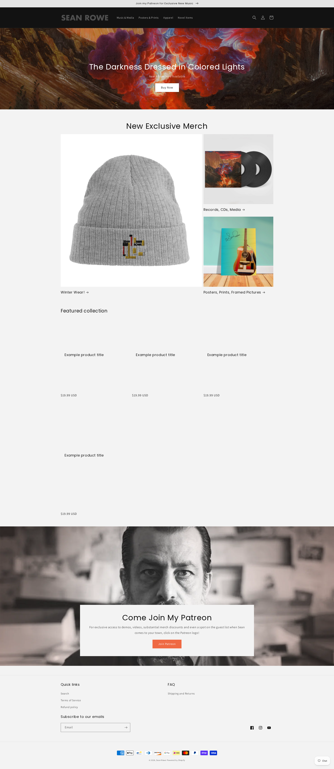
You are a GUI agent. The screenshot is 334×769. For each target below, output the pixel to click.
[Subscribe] (126, 727)
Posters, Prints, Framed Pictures (232, 292)
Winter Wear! (73, 292)
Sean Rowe (161, 760)
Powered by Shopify (176, 760)
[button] (254, 17)
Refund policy (69, 707)
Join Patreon (167, 644)
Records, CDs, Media (222, 209)
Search (65, 693)
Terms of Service (71, 700)
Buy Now (167, 87)
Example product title (84, 355)
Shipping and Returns (181, 693)
